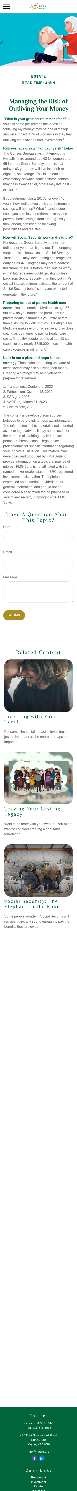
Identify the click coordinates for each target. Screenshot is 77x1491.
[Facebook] (34, 1458)
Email (7, 552)
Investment (38, 1482)
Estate (38, 1486)
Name (7, 527)
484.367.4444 (43, 1423)
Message (10, 577)
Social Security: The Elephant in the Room (32, 904)
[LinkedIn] (42, 1458)
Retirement (38, 1477)
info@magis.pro (38, 1451)
